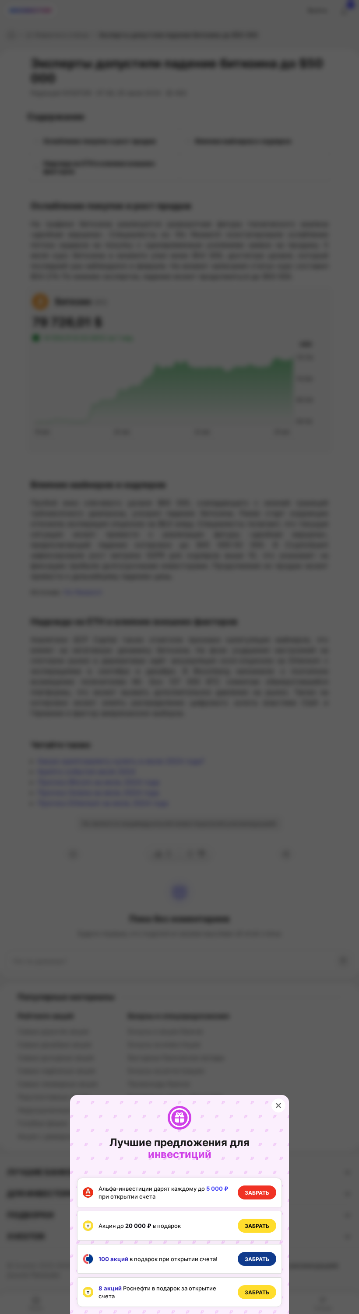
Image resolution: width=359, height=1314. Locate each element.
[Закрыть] (278, 1105)
